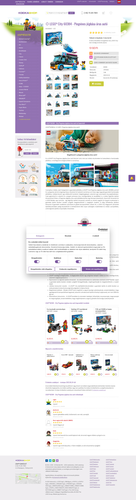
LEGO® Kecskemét (94, 480)
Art (20, 45)
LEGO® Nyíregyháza (111, 459)
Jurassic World (23, 89)
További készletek (24, 119)
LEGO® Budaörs (94, 464)
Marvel (21, 92)
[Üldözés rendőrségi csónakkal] (96, 365)
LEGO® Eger (93, 469)
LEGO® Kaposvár (94, 478)
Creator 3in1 (23, 60)
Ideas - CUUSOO (24, 86)
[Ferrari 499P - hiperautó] (67, 365)
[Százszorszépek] (111, 365)
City (54, 28)
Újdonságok (59, 2)
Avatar (21, 48)
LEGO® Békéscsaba (95, 459)
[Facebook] (47, 460)
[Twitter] (50, 460)
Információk (92, 1)
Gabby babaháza (24, 77)
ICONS (21, 83)
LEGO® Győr (93, 475)
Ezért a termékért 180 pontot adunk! (105, 62)
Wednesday (22, 113)
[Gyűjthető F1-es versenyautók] (82, 365)
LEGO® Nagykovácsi (95, 487)
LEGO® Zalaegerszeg (111, 480)
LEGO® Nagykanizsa (95, 485)
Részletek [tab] (68, 236)
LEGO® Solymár (110, 464)
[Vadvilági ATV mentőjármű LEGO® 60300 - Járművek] (82, 324)
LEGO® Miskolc (93, 482)
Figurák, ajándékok (33, 2)
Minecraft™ (22, 95)
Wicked (21, 116)
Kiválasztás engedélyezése (68, 269)
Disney (21, 63)
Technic (21, 110)
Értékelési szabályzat (99, 390)
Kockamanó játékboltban (59, 477)
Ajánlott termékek (47, 2)
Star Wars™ (22, 104)
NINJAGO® (22, 98)
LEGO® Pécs (109, 462)
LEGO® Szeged (110, 469)
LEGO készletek (20, 2)
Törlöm (35, 153)
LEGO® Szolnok (110, 475)
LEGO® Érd (92, 471)
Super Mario (22, 107)
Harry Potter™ (23, 80)
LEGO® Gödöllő (94, 473)
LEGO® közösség (103, 1)
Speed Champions (24, 101)
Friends (21, 74)
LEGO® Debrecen (94, 466)
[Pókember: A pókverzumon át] (53, 365)
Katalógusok (20, 4)
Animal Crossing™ (24, 39)
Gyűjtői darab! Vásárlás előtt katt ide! (105, 58)
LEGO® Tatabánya (110, 478)
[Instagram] (54, 460)
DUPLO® (21, 66)
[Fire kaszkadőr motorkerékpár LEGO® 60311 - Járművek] (58, 324)
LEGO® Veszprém (110, 485)
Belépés (112, 1)
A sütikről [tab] (96, 236)
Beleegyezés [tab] (40, 236)
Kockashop (49, 28)
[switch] (57, 261)
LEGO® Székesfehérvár (112, 471)
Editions (21, 69)
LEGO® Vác (108, 482)
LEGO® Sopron (110, 466)
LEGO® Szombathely (111, 473)
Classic (21, 57)
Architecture (23, 42)
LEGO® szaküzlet (82, 1)
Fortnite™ (22, 72)
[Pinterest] (57, 460)
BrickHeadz (22, 51)
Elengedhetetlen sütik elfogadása (41, 269)
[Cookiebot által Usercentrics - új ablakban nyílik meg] (99, 229)
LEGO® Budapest (94, 462)
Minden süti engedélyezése (94, 269)
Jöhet (27, 153)
